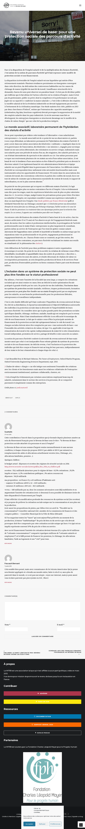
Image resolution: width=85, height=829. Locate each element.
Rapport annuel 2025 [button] (43, 724)
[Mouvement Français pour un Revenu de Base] (15, 5)
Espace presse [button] (43, 733)
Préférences (55, 824)
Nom (7, 625)
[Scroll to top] (81, 825)
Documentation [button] (43, 716)
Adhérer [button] (43, 693)
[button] (80, 5)
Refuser (42, 824)
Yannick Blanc (57, 41)
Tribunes (41, 41)
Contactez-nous (65, 816)
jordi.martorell (22, 388)
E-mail (60, 625)
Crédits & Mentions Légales (11, 816)
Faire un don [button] (43, 701)
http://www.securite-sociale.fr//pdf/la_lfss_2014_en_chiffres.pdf (32, 467)
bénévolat (9, 397)
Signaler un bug (77, 816)
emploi (17, 397)
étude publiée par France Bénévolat (52, 201)
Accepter (29, 824)
